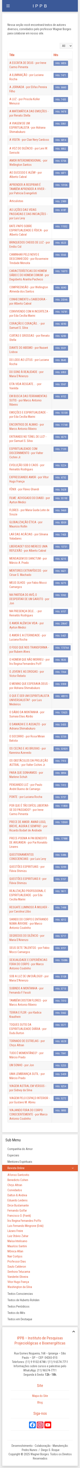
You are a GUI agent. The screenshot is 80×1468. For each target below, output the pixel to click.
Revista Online (16, 1168)
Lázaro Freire (15, 1231)
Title (12, 55)
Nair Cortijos (14, 1256)
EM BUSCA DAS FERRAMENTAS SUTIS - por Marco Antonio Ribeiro (28, 400)
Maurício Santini (17, 1246)
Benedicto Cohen (17, 1180)
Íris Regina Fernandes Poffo (24, 1220)
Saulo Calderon (16, 1266)
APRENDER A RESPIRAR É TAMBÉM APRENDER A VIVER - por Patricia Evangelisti (27, 189)
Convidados (14, 1190)
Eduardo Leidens (17, 1200)
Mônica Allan (15, 1251)
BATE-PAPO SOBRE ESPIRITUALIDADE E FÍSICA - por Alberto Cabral (28, 230)
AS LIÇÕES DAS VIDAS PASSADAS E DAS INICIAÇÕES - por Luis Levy (28, 214)
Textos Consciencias (20, 1293)
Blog (40, 1402)
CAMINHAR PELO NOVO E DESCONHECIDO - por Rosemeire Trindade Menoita (28, 259)
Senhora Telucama (18, 1271)
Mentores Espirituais (19, 1161)
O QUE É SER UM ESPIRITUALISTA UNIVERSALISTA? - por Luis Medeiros (29, 700)
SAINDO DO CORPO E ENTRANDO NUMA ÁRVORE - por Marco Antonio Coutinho (28, 923)
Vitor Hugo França (18, 1282)
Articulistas (16, 201)
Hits (56, 55)
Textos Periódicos (18, 1306)
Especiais (13, 1155)
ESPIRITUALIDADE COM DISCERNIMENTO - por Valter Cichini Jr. (26, 453)
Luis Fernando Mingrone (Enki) (25, 1226)
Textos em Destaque (19, 1319)
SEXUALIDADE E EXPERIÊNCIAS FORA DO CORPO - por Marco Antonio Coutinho (28, 964)
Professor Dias (16, 1261)
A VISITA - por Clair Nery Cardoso (29, 139)
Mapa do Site (40, 1396)
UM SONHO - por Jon (21, 1065)
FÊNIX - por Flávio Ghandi (24, 489)
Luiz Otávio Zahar (17, 1236)
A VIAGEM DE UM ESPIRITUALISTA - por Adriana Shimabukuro (27, 128)
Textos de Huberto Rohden (23, 1300)
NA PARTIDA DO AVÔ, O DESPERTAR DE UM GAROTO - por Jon (29, 599)
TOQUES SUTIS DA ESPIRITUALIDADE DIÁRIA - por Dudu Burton (28, 1029)
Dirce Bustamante (18, 1205)
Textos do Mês (16, 1313)
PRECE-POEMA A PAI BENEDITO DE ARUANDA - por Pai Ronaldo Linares (28, 842)
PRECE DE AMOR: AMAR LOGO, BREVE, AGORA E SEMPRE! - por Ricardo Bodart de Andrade (28, 826)
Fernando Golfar (17, 1210)
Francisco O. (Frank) (19, 1215)
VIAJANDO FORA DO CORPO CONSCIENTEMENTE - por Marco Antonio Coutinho (28, 1114)
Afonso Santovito (18, 1175)
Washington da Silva (19, 1287)
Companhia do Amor (20, 1149)
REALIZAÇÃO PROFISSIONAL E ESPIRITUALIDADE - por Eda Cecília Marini (27, 895)
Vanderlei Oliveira (17, 1276)
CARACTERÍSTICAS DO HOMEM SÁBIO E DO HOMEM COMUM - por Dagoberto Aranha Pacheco (29, 275)
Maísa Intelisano (17, 1241)
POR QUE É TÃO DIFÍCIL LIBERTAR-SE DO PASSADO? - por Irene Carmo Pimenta (29, 810)
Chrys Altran (14, 1185)
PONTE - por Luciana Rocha (25, 797)
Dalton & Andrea (17, 1195)
